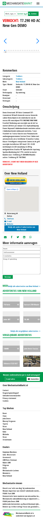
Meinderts (6, 473)
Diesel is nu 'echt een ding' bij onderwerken (19, 488)
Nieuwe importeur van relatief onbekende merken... (22, 491)
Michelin (6, 434)
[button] (5, 41)
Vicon (5, 426)
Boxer (5, 413)
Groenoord (7, 457)
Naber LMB (7, 462)
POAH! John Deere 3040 (11, 501)
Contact (6, 390)
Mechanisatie (19, 3)
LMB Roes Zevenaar (10, 460)
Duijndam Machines (10, 452)
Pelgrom (6, 465)
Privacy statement (9, 398)
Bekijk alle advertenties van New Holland (23, 286)
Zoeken (33, 14)
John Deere (7, 418)
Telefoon (10, 218)
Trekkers (19, 76)
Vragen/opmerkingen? (11, 393)
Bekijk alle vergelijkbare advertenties (24, 331)
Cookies (5, 401)
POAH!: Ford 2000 (9, 493)
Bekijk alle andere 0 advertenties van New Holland (21, 228)
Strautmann (7, 439)
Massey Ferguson (9, 421)
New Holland (20, 81)
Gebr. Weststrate (9, 454)
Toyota (5, 424)
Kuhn (4, 432)
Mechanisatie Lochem (11, 470)
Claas (5, 416)
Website (10, 224)
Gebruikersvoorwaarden (11, 395)
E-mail (9, 221)
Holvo (5, 468)
